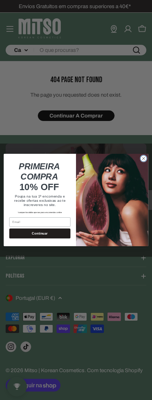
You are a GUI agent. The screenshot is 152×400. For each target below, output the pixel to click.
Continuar (40, 233)
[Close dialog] (143, 158)
